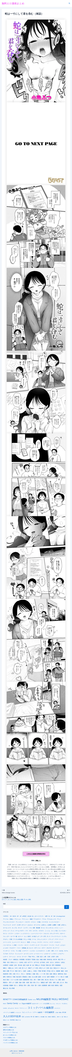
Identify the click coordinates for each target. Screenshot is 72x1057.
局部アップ (31, 968)
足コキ (62, 982)
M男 (46, 916)
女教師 (11, 965)
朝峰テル (37, 1016)
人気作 (53, 956)
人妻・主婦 (46, 956)
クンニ (12, 931)
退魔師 (11, 985)
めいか (17, 1008)
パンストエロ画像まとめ (10, 1042)
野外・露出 (27, 985)
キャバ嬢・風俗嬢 (34, 928)
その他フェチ (36, 936)
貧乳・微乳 (52, 982)
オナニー (4, 899)
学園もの (37, 965)
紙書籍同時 (26, 980)
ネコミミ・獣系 (25, 942)
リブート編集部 (37, 1012)
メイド (56, 951)
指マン (20, 971)
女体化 (21, 962)
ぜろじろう (58, 1003)
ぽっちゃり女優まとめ (9, 1035)
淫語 (47, 974)
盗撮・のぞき (42, 977)
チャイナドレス (56, 936)
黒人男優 (11, 988)
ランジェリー (19, 954)
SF (52, 916)
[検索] (66, 907)
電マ (36, 985)
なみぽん (5, 1008)
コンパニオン (62, 931)
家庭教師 (58, 965)
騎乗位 (57, 985)
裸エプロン (36, 982)
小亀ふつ (38, 860)
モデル (66, 951)
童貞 (4, 980)
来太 (46, 1016)
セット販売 (27, 936)
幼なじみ (63, 968)
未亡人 (53, 971)
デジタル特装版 (17, 939)
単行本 (55, 959)
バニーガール (7, 945)
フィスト (51, 945)
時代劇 (44, 971)
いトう (40, 1003)
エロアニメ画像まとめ (9, 1027)
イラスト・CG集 (36, 922)
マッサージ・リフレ (9, 951)
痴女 (30, 977)
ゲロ (30, 931)
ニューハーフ (16, 942)
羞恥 (59, 980)
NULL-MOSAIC (60, 999)
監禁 (48, 977)
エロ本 (19, 925)
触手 (47, 982)
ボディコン (37, 948)
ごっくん (47, 931)
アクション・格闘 (27, 919)
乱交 (41, 956)
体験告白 (15, 959)
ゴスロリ (41, 931)
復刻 (4, 971)
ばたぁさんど (11, 1008)
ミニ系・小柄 (50, 951)
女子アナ (30, 962)
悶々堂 (32, 1016)
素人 (31, 980)
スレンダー (6, 936)
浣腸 (33, 974)
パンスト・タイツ (23, 945)
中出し (34, 956)
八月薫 (56, 1012)
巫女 (51, 968)
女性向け (57, 962)
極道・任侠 (64, 971)
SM (54, 916)
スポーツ (62, 933)
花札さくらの (6, 1020)
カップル (10, 899)
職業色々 (5, 982)
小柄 (19, 968)
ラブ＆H (5, 954)
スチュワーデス (54, 933)
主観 (37, 956)
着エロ (63, 977)
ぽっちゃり (30, 948)
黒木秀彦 (12, 1020)
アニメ (59, 919)
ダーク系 (43, 936)
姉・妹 (32, 965)
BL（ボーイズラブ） (38, 916)
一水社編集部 (48, 1012)
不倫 (29, 956)
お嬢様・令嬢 (56, 925)
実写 (53, 965)
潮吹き (55, 974)
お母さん (63, 925)
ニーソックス (7, 942)
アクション (17, 919)
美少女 (47, 980)
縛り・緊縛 (37, 980)
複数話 (43, 982)
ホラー (44, 948)
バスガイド (57, 942)
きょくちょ (52, 1003)
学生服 (43, 965)
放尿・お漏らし (27, 971)
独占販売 (19, 977)
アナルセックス (51, 919)
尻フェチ (24, 968)
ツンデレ (64, 936)
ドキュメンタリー (42, 939)
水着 (14, 974)
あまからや (35, 1003)
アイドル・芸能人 (8, 919)
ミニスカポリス (40, 951)
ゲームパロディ (20, 931)
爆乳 (4, 977)
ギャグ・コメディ (23, 928)
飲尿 (52, 985)
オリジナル (37, 925)
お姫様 (49, 925)
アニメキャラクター (9, 922)
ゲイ (26, 931)
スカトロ (46, 933)
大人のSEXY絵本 (12, 1016)
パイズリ (39, 942)
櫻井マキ (59, 1016)
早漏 (39, 971)
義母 (63, 980)
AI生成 (29, 916)
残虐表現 (5, 974)
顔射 (39, 985)
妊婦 (27, 965)
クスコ (56, 928)
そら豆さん (64, 1003)
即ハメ (63, 959)
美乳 (29, 899)
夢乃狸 (64, 1012)
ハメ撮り (14, 945)
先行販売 (28, 959)
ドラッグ (51, 939)
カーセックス (7, 928)
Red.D (4, 1003)
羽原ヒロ (66, 1016)
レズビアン (61, 954)
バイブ (51, 942)
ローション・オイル (15, 956)
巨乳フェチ (42, 968)
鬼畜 (61, 985)
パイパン (45, 942)
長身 (32, 985)
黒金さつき (18, 1020)
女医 (25, 962)
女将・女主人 (50, 962)
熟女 (65, 974)
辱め (66, 982)
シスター (17, 933)
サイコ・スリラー (8, 933)
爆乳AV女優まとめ (8, 1030)
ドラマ (56, 939)
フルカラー (12, 948)
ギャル (43, 928)
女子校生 (42, 962)
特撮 (14, 977)
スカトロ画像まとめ (9, 1037)
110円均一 (6, 916)
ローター (24, 956)
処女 (15, 899)
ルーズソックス (28, 954)
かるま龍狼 (46, 1003)
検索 (4, 903)
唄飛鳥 (60, 1012)
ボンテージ (56, 948)
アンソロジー (20, 922)
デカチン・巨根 (7, 939)
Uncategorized (60, 916)
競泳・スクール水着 (12, 980)
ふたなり (62, 945)
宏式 (23, 1016)
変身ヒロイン (14, 962)
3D (11, 916)
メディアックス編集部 (8, 1012)
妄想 (24, 965)
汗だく (18, 974)
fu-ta (34, 999)
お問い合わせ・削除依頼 (17, 1051)
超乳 (58, 982)
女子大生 (36, 962)
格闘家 (58, 971)
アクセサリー (37, 919)
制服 (41, 959)
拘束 (16, 971)
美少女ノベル (54, 980)
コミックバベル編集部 (41, 1007)
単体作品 (49, 959)
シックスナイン (25, 933)
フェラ (57, 945)
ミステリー (25, 951)
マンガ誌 (18, 951)
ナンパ (61, 939)
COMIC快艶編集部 (19, 999)
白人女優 (34, 977)
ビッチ (38, 945)
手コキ (26, 899)
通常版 (21, 985)
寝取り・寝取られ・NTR (10, 968)
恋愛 (21, 899)
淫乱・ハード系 (40, 974)
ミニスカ (32, 951)
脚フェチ (11, 982)
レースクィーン (38, 954)
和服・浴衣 (6, 962)
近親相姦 (5, 985)
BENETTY (7, 999)
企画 (57, 956)
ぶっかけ (5, 948)
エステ (14, 925)
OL (49, 916)
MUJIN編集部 (43, 999)
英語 (31, 982)
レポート (5, 956)
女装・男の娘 (18, 965)
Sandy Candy (12, 1003)
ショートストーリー (37, 933)
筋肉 (20, 980)
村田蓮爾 (42, 1016)
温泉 (51, 974)
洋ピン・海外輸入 (26, 974)
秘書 (66, 977)
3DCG (14, 916)
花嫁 (20, 982)
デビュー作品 (27, 939)
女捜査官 (5, 965)
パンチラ (32, 945)
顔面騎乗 (44, 985)
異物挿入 (25, 977)
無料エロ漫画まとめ (13, 3)
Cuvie (30, 999)
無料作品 (60, 974)
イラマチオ (44, 922)
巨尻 (47, 968)
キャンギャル (50, 928)
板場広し (54, 1016)
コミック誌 (54, 931)
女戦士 (63, 962)
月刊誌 (48, 971)
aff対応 (24, 916)
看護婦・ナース (55, 977)
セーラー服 (14, 936)
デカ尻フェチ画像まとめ (10, 1040)
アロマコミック (23, 1008)
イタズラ (27, 922)
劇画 (44, 959)
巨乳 (36, 968)
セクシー (20, 936)
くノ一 (61, 928)
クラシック (6, 931)
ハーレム (33, 942)
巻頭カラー (56, 968)
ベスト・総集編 (21, 948)
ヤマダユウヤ (18, 1012)
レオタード (47, 954)
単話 (18, 899)
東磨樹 (49, 1016)
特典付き (9, 977)
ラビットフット (27, 1012)
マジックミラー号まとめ (10, 1032)
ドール (34, 939)
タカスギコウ (57, 1008)
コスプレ (35, 931)
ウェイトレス (7, 925)
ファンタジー (44, 945)
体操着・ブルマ (7, 959)
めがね (61, 951)
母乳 (10, 974)
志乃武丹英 (27, 1016)
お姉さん (44, 925)
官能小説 (48, 965)
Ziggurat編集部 (26, 1003)
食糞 (49, 985)
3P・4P (19, 916)
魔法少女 (5, 988)
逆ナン (16, 985)
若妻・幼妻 (25, 982)
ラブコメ (11, 954)
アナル (44, 919)
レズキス (54, 954)
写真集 (34, 959)
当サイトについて (17, 1053)
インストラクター (54, 922)
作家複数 (22, 959)
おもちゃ (30, 925)
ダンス (48, 936)
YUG (20, 1003)
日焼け (35, 971)
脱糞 (16, 982)
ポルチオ (49, 948)
